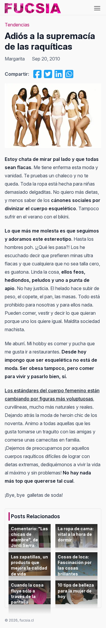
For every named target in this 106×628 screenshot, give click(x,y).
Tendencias (17, 25)
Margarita (15, 59)
